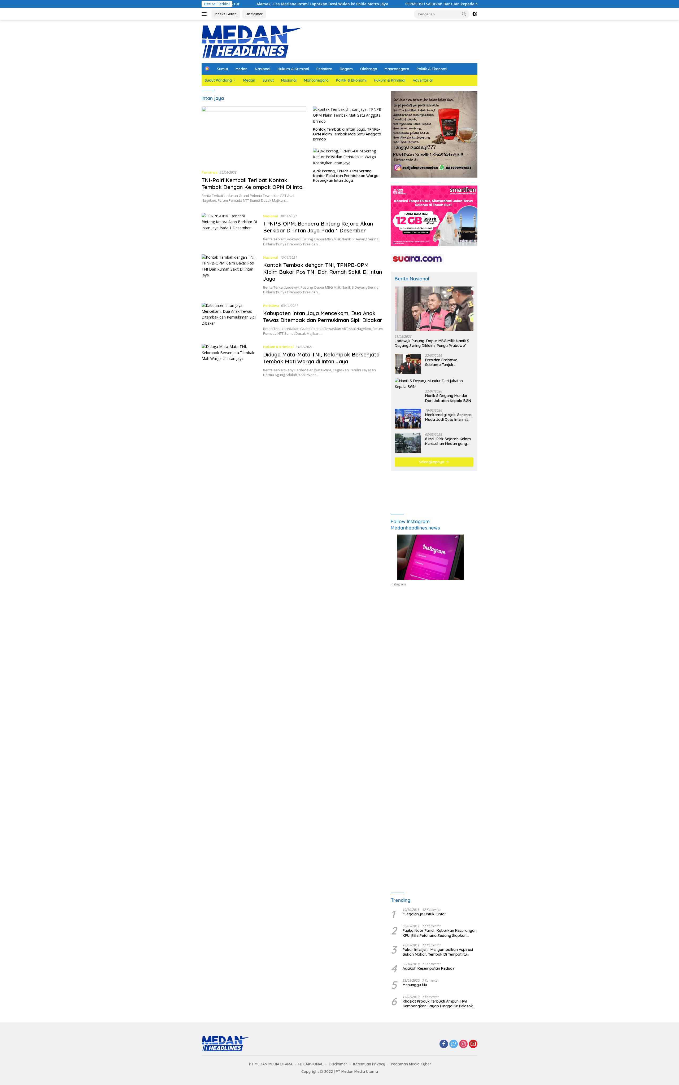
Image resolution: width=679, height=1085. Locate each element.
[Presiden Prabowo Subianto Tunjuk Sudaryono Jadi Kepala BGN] (408, 364)
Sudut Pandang (218, 80)
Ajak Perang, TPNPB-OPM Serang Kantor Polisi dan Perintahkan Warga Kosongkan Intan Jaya (345, 176)
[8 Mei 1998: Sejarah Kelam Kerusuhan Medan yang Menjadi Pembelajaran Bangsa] (408, 443)
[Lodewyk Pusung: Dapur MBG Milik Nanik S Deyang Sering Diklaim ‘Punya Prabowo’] (434, 308)
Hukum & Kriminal (293, 69)
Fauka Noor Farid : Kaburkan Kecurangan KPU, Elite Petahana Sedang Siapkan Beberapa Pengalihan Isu (440, 933)
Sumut (222, 69)
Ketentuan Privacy (369, 1064)
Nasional (262, 69)
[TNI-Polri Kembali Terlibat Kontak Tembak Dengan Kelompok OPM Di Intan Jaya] (254, 136)
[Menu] (205, 14)
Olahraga (368, 69)
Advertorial (423, 80)
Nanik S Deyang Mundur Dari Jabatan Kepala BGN (448, 398)
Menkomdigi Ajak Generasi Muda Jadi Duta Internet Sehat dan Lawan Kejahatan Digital (448, 417)
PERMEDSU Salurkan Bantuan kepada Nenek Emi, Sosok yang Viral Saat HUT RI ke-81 (440, 4)
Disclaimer (254, 14)
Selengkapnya (432, 462)
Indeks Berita (226, 14)
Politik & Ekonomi (432, 69)
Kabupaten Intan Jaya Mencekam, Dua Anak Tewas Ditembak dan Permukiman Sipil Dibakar (322, 316)
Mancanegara (397, 69)
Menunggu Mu (415, 984)
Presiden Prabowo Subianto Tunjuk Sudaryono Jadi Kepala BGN (446, 362)
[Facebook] (443, 1044)
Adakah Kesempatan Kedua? (429, 968)
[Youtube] (473, 1044)
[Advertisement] (434, 639)
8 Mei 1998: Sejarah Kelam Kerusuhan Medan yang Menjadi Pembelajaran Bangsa (448, 441)
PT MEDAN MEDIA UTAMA (271, 1064)
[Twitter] (453, 1044)
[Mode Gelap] (474, 14)
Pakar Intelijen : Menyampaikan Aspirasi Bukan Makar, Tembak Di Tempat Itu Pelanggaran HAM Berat (438, 952)
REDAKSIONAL (310, 1064)
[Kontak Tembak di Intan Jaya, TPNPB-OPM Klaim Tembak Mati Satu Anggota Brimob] (348, 115)
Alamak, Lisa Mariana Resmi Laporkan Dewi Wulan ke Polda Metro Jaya (278, 4)
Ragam (346, 69)
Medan (241, 69)
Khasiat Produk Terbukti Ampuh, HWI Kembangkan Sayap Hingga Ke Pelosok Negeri (438, 1003)
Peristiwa (324, 69)
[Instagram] (463, 1044)
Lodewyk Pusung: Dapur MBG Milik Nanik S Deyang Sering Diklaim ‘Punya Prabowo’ (432, 343)
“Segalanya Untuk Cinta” (424, 914)
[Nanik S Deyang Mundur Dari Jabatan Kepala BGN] (434, 384)
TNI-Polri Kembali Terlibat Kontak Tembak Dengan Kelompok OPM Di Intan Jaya (253, 187)
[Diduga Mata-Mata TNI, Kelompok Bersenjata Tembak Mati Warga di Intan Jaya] (230, 360)
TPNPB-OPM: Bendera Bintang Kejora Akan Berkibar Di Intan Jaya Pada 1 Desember (318, 227)
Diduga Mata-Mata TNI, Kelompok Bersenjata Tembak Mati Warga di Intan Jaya (321, 358)
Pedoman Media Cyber (411, 1064)
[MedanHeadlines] (252, 41)
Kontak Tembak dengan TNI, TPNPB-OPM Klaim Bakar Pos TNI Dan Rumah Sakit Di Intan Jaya (322, 272)
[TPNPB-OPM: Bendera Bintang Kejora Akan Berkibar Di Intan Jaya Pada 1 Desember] (230, 229)
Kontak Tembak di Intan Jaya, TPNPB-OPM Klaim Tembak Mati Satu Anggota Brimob (347, 134)
